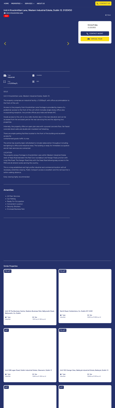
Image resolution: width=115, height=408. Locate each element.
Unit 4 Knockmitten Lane (14, 13)
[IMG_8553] (36, 43)
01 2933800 (92, 27)
